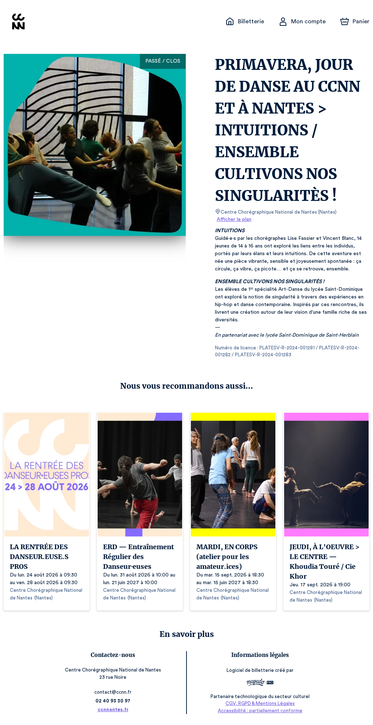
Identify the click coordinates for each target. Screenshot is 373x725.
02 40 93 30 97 (112, 700)
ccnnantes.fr (113, 709)
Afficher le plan (234, 219)
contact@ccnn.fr (112, 692)
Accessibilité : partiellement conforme (260, 710)
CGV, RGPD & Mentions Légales (260, 703)
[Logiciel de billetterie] (260, 683)
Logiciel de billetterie (250, 670)
